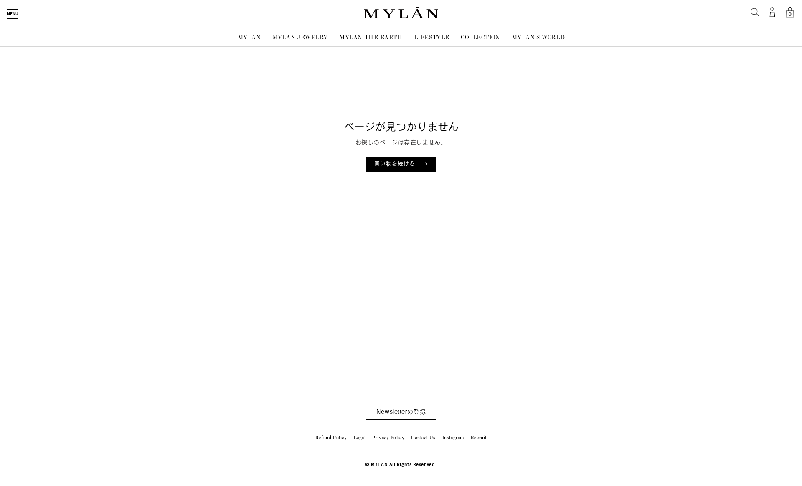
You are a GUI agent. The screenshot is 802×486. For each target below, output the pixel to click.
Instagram (453, 437)
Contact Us (423, 437)
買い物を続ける (394, 164)
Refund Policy (331, 437)
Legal (360, 437)
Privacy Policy (388, 437)
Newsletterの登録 (401, 412)
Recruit (479, 437)
